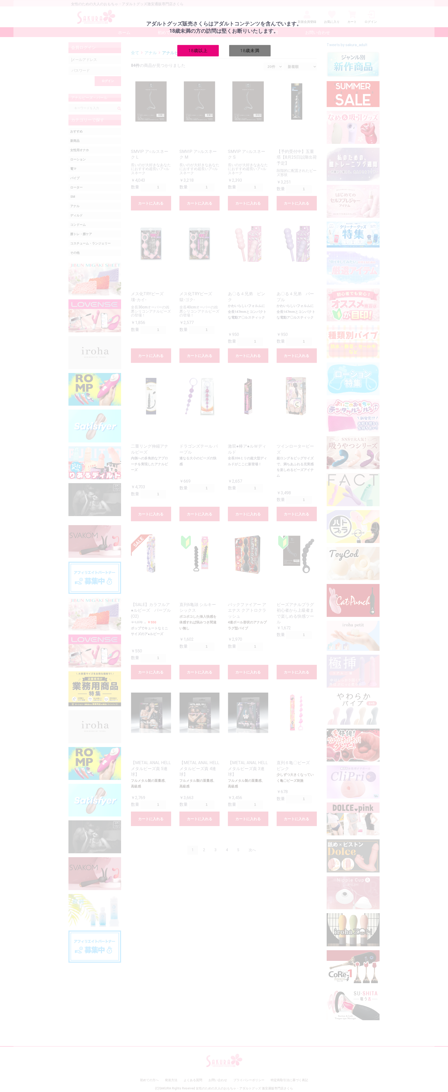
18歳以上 (198, 50)
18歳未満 (250, 50)
